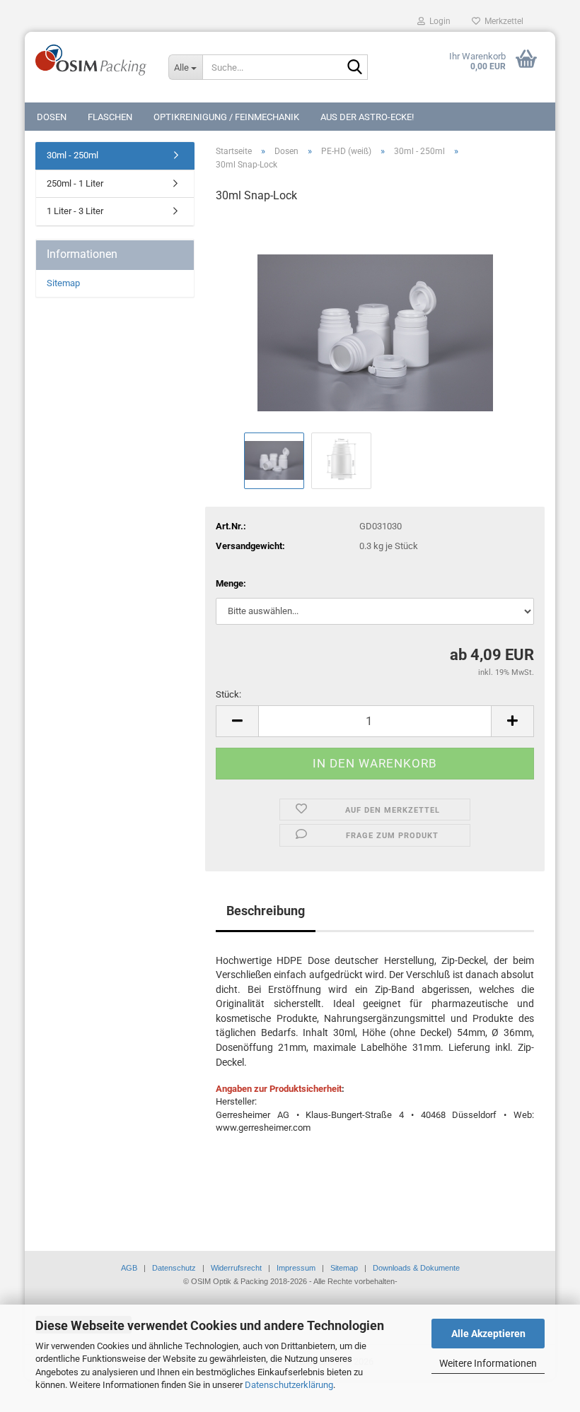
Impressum (296, 1268)
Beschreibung (265, 910)
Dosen (51, 117)
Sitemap (63, 283)
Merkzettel (501, 21)
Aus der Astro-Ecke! (367, 117)
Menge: (231, 583)
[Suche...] (354, 68)
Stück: (228, 694)
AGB (129, 1268)
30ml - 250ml (72, 155)
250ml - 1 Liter (75, 183)
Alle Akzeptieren (488, 1333)
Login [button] (438, 21)
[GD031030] (375, 322)
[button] (237, 721)
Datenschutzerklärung (289, 1384)
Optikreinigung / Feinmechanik (226, 117)
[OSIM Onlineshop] (91, 60)
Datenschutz (174, 1268)
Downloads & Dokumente (416, 1268)
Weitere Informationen (488, 1363)
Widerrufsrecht (236, 1268)
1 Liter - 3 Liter (75, 211)
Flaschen (110, 117)
